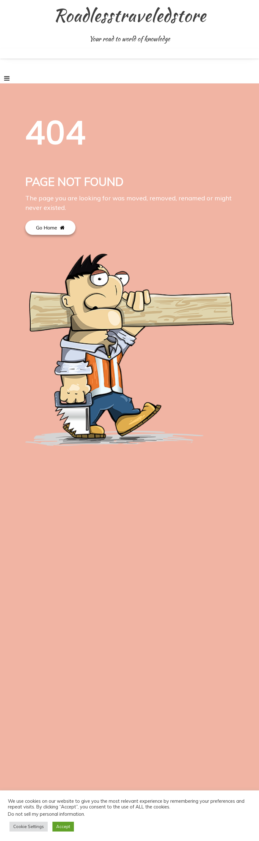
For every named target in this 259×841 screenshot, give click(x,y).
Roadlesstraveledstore (129, 15)
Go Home (47, 227)
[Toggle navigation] (7, 78)
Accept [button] (63, 826)
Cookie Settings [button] (28, 826)
